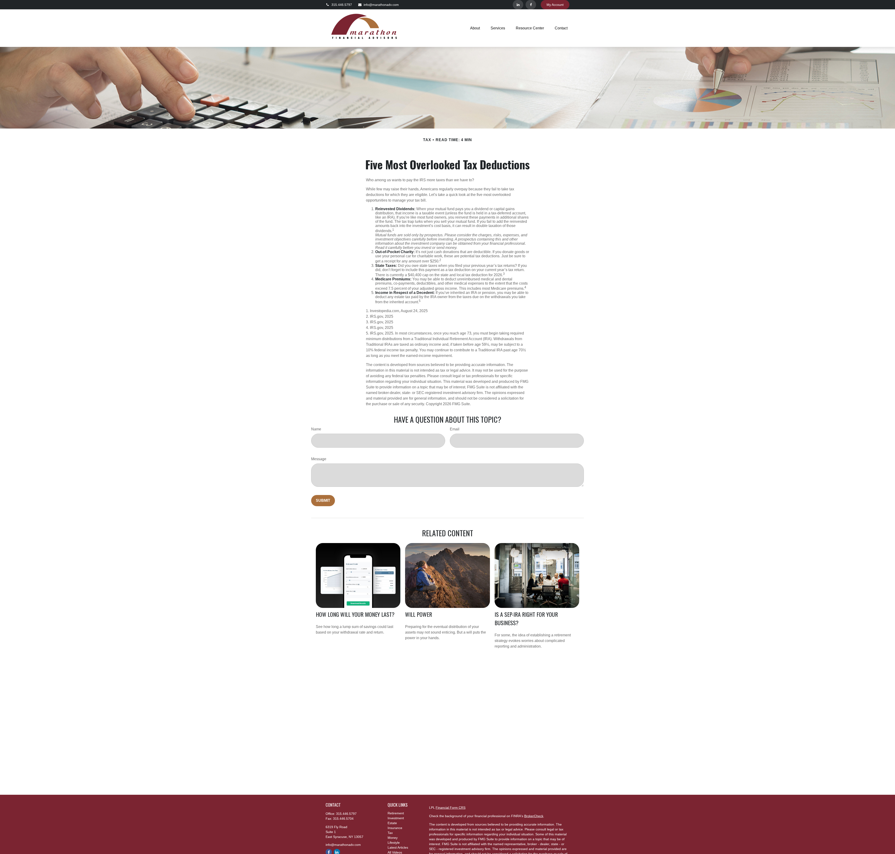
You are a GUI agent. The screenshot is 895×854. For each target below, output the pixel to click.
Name (316, 429)
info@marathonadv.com (381, 5)
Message (318, 459)
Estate (392, 823)
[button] (475, 28)
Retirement (396, 813)
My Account (555, 5)
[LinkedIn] (518, 4)
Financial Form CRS (450, 807)
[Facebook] (531, 4)
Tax (390, 833)
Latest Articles (398, 847)
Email (454, 429)
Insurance (395, 828)
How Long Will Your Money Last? (355, 614)
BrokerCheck (533, 816)
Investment (396, 818)
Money (393, 838)
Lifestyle (394, 842)
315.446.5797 (341, 5)
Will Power (418, 614)
